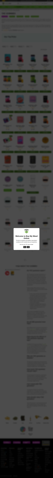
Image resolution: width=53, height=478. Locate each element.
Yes (24, 247)
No (28, 247)
